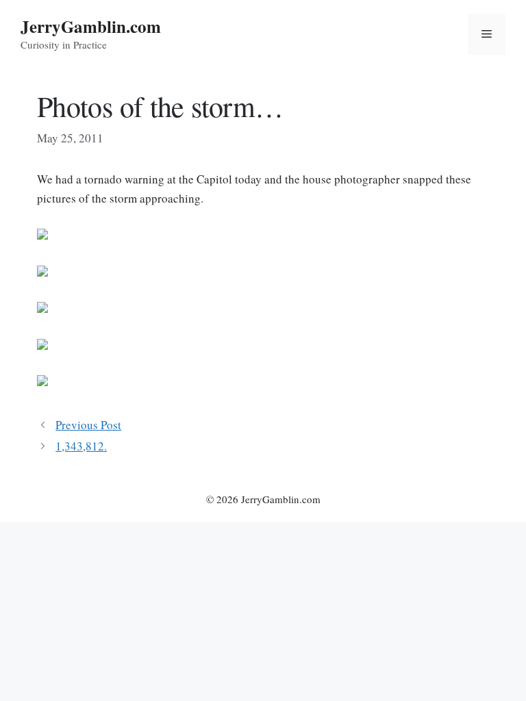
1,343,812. (81, 446)
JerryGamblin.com (91, 26)
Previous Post (88, 425)
